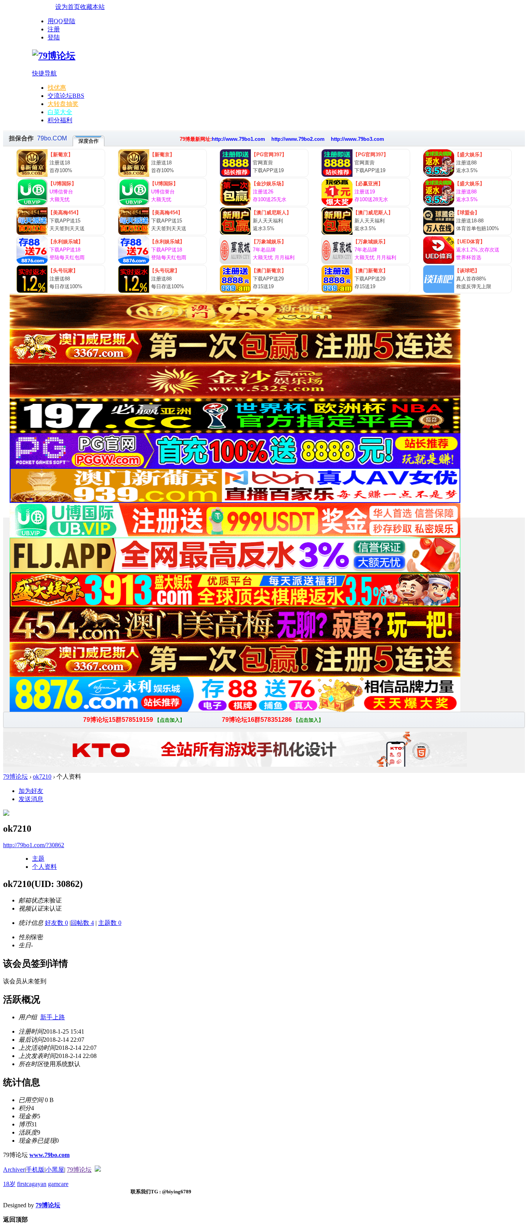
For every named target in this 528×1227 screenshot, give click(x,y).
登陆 (54, 37)
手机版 (35, 1169)
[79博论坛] (53, 56)
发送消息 (31, 799)
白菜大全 (60, 112)
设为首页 (67, 6)
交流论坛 (66, 95)
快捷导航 (44, 73)
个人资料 (44, 866)
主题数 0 (109, 922)
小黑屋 (55, 1169)
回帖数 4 (82, 922)
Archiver (14, 1169)
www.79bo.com (49, 1155)
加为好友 (31, 791)
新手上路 (52, 1017)
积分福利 (60, 120)
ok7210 (42, 776)
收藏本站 (92, 6)
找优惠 (57, 87)
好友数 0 (56, 922)
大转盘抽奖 (63, 104)
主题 (38, 858)
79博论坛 (15, 776)
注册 (54, 29)
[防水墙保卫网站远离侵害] (98, 1169)
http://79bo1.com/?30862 (33, 845)
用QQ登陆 (61, 21)
